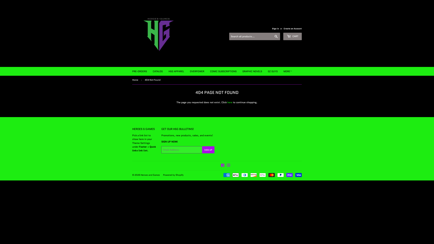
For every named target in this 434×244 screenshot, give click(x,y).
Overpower (197, 71)
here (229, 102)
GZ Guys (273, 71)
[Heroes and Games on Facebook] (222, 165)
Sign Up (208, 149)
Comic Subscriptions (223, 71)
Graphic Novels (252, 71)
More (286, 71)
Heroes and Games (150, 175)
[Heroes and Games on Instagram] (228, 165)
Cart (295, 36)
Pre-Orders (139, 71)
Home (135, 80)
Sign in (275, 28)
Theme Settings (141, 143)
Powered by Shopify (173, 175)
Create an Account (293, 28)
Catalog (158, 71)
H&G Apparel (176, 71)
